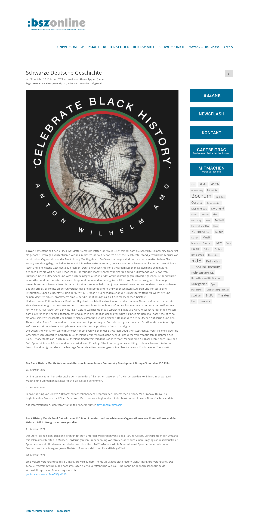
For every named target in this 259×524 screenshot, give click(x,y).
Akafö (202, 184)
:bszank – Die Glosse (204, 47)
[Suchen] (229, 73)
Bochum (201, 195)
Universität (205, 301)
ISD (64, 83)
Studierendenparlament (218, 289)
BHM (35, 83)
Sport (213, 284)
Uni (193, 301)
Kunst (194, 237)
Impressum (63, 511)
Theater (223, 295)
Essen (194, 214)
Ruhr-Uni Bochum (205, 267)
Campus (220, 196)
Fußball (219, 220)
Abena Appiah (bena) (91, 79)
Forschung (196, 220)
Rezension (213, 255)
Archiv (228, 47)
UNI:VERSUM (67, 47)
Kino (215, 226)
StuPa (210, 295)
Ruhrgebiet (199, 284)
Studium (196, 295)
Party (228, 243)
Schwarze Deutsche (78, 83)
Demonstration (213, 203)
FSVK (208, 220)
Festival (205, 214)
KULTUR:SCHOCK (116, 47)
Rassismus (197, 254)
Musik (206, 237)
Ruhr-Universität (202, 272)
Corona (196, 202)
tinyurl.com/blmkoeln (109, 405)
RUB (196, 260)
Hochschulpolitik (200, 226)
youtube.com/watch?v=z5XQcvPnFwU (47, 474)
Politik (195, 249)
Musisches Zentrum (201, 243)
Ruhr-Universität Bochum (206, 278)
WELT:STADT (90, 47)
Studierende (196, 289)
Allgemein (97, 83)
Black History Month (50, 83)
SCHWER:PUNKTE (172, 47)
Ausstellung (197, 190)
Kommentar (201, 231)
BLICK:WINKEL (144, 47)
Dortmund (217, 208)
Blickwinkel (212, 190)
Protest (218, 249)
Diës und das (199, 208)
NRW (219, 243)
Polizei (207, 249)
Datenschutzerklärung (39, 511)
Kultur (219, 232)
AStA (215, 183)
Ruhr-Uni (213, 261)
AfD (193, 184)
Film (215, 214)
